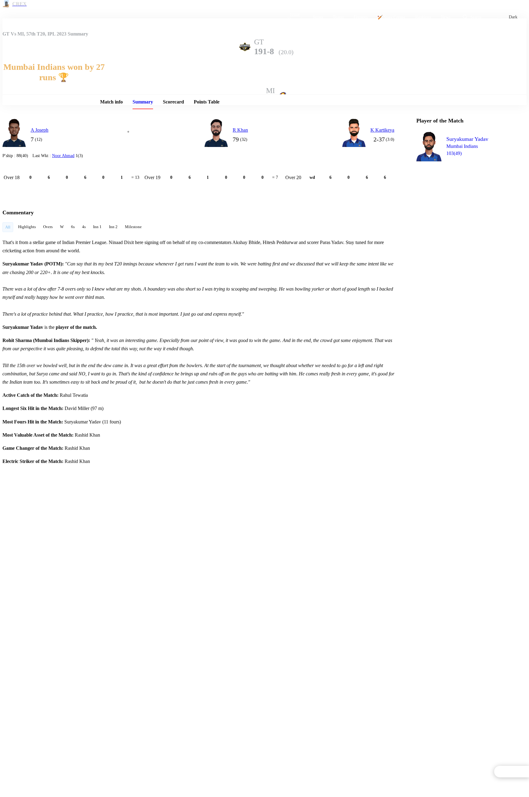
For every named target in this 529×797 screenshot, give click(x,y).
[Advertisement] (462, 201)
